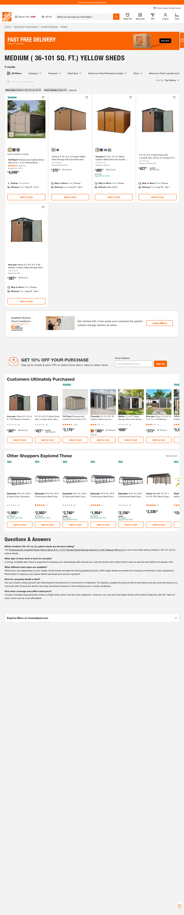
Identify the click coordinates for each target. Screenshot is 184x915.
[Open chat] (182, 40)
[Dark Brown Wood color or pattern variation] (14, 150)
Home (8, 26)
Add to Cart (26, 197)
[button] (167, 80)
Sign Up (160, 363)
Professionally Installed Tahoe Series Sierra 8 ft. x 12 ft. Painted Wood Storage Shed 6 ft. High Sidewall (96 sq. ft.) (66, 549)
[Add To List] (43, 97)
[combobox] (84, 17)
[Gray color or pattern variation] (18, 150)
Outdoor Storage (49, 26)
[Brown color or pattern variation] (10, 150)
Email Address (122, 358)
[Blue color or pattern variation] (105, 150)
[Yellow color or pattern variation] (53, 150)
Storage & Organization (26, 26)
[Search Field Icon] (116, 17)
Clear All (72, 90)
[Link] (26, 148)
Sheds (64, 26)
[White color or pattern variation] (109, 150)
